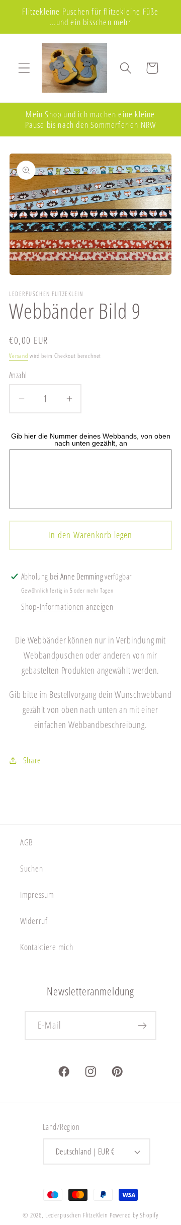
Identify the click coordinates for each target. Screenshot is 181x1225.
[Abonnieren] (142, 1025)
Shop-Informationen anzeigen (67, 606)
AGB (26, 842)
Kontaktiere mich (46, 947)
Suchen (31, 868)
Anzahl (18, 375)
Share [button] (32, 760)
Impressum (37, 894)
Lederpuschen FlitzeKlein (76, 1214)
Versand (18, 355)
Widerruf (34, 920)
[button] (24, 68)
